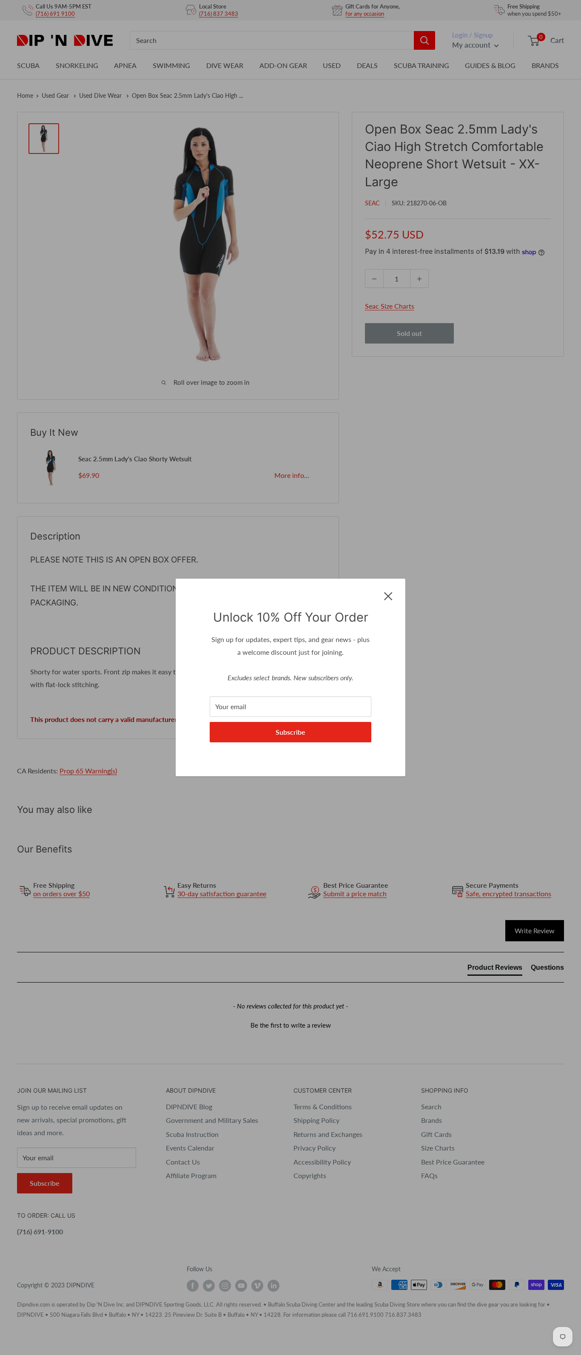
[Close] (388, 595)
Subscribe (290, 732)
